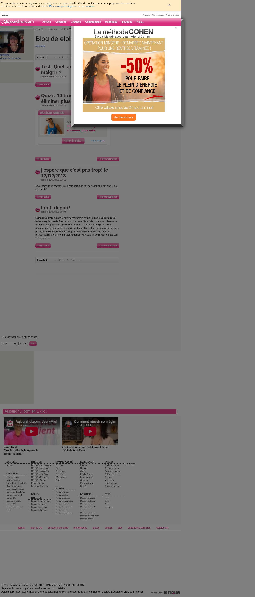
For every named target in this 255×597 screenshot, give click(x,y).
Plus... (140, 21)
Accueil (46, 21)
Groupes (76, 21)
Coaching (60, 21)
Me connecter (158, 15)
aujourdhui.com (18, 22)
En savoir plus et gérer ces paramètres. (72, 6)
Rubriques (111, 21)
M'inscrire (146, 15)
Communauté (93, 21)
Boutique (127, 21)
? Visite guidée (172, 15)
